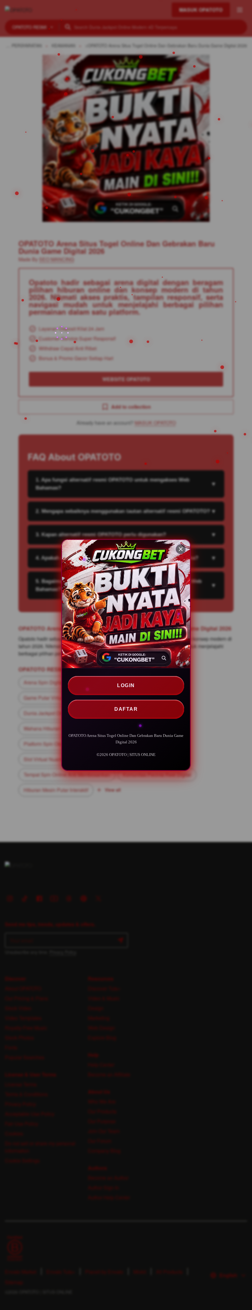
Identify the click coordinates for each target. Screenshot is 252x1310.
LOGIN (126, 685)
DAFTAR (126, 709)
